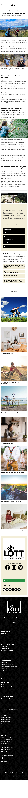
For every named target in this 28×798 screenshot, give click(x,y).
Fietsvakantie (8, 229)
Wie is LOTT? (4, 635)
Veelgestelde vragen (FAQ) (7, 650)
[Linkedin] (10, 589)
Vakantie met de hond (9, 246)
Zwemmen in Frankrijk (6, 707)
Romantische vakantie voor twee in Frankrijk (13, 472)
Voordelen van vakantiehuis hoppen (11, 501)
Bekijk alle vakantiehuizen (10, 580)
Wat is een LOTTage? (5, 642)
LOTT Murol (4, 670)
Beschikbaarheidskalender (7, 686)
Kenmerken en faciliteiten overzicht (9, 678)
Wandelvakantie (7, 10)
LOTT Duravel (4, 662)
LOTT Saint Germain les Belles (7, 664)
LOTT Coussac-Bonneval (6, 674)
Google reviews (5, 749)
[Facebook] (4, 589)
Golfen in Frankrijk (5, 703)
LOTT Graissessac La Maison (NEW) (9, 666)
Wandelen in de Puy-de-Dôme (7, 195)
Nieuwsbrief (4, 751)
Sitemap (4, 761)
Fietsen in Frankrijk (5, 700)
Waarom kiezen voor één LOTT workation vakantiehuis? (12, 531)
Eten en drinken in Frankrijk (7, 698)
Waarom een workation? (7, 443)
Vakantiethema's (6, 713)
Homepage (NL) (6, 631)
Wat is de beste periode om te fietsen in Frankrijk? (11, 383)
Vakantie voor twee (9, 233)
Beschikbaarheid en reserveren (8, 684)
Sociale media (4, 646)
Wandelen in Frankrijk (5, 705)
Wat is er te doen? (7, 696)
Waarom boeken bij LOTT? (7, 640)
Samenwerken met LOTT (6, 648)
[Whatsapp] (13, 589)
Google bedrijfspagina (7, 747)
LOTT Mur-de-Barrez (5, 668)
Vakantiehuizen (6, 660)
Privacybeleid (5, 757)
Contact (4, 735)
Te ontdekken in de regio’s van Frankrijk (9, 709)
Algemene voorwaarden (7, 755)
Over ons (4, 633)
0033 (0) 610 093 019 (5, 741)
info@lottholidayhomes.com (7, 743)
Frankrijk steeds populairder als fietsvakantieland (9, 413)
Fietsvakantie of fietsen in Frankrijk (10, 324)
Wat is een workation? (7, 353)
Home (2, 10)
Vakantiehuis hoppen (9, 236)
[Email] (16, 589)
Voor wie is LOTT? (5, 638)
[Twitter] (7, 589)
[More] (19, 589)
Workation (7, 243)
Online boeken (5, 682)
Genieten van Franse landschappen (9, 193)
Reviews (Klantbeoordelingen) (7, 644)
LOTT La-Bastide (5, 672)
